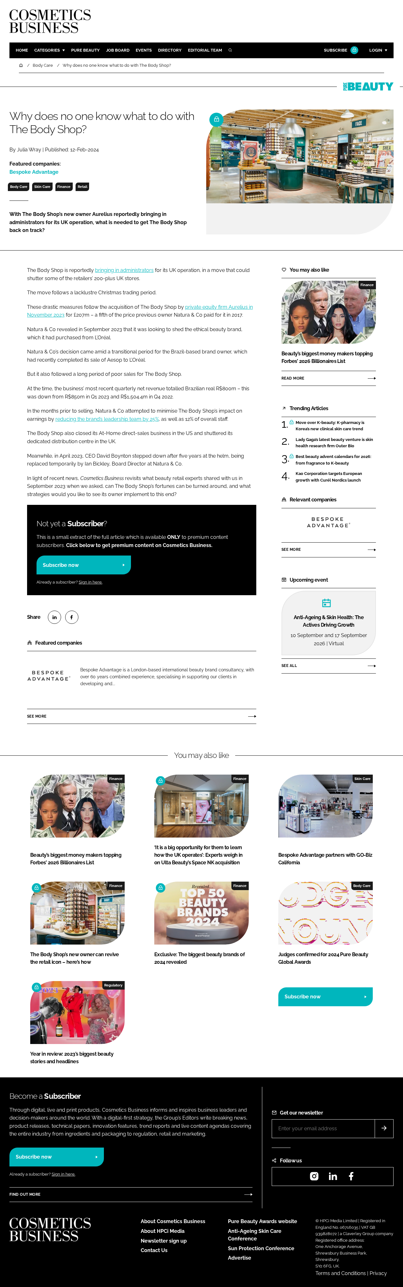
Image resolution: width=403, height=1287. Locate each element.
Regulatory (113, 985)
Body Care (18, 187)
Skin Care (42, 187)
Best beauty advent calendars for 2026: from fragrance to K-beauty (333, 460)
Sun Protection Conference (261, 1248)
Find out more (24, 1194)
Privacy (378, 1273)
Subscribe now (61, 565)
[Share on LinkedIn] (54, 617)
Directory (170, 50)
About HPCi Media (162, 1231)
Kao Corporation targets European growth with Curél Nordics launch (329, 477)
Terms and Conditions (340, 1273)
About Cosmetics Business (173, 1221)
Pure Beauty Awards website (262, 1221)
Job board (117, 50)
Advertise (239, 1258)
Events (144, 50)
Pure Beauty (85, 50)
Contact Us (154, 1250)
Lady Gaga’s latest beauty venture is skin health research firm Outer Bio (334, 443)
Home (22, 50)
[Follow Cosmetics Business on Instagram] (314, 1178)
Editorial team (205, 50)
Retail (82, 187)
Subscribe (335, 50)
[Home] (21, 65)
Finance (64, 187)
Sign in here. (90, 582)
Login (375, 50)
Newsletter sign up (164, 1241)
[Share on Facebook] (71, 617)
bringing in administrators (124, 270)
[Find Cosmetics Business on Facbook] (351, 1178)
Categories (47, 50)
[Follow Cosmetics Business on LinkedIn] (333, 1178)
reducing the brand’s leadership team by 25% (107, 419)
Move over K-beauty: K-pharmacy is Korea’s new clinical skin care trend (330, 426)
